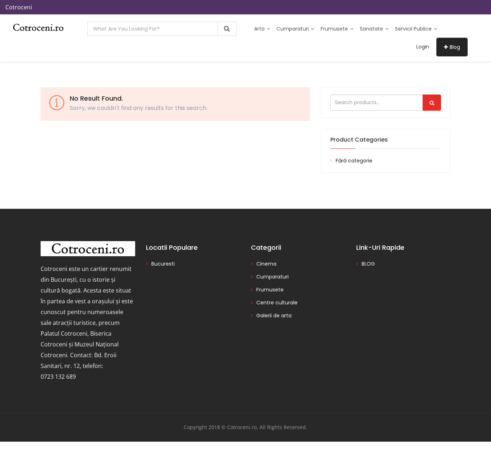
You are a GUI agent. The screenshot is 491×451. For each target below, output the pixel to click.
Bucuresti (163, 263)
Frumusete (335, 28)
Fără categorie (354, 160)
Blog (455, 47)
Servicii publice (414, 28)
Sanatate (372, 28)
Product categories (359, 139)
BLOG (368, 263)
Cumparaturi (293, 28)
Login (422, 46)
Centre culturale (277, 302)
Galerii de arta (274, 315)
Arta (260, 28)
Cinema (266, 263)
